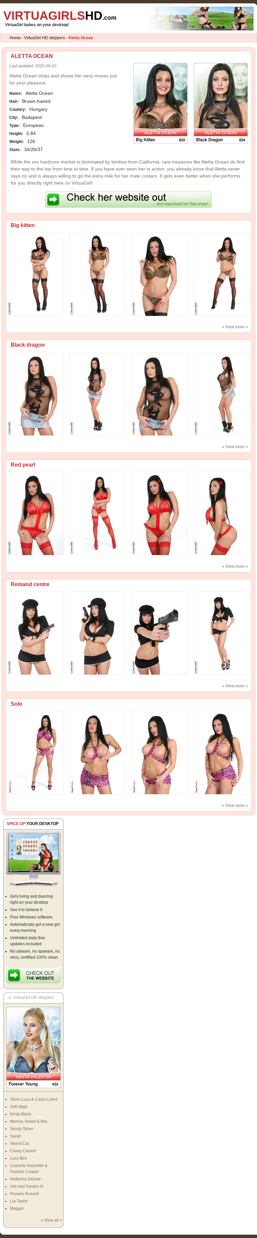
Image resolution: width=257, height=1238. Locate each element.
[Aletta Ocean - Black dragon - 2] (160, 393)
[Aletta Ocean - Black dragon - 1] (98, 393)
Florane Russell (24, 1193)
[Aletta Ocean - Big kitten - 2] (160, 274)
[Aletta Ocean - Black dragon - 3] (222, 393)
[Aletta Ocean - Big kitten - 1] (98, 274)
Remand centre (30, 584)
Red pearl (23, 465)
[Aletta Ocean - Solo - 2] (160, 752)
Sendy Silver (21, 1128)
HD (59, 15)
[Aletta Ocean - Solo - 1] (98, 752)
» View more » (235, 327)
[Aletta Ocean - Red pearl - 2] (160, 513)
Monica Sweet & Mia (28, 1121)
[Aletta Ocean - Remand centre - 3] (222, 632)
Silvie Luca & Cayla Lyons (34, 1099)
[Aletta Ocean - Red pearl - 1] (98, 513)
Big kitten (23, 225)
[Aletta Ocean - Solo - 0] (35, 752)
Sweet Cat (19, 1143)
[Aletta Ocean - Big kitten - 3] (222, 274)
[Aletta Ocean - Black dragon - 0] (35, 393)
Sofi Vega (18, 1106)
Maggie (17, 1208)
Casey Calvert (23, 1151)
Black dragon (28, 345)
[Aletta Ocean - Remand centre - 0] (35, 632)
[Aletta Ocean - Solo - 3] (222, 752)
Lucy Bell (18, 1158)
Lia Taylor (19, 1201)
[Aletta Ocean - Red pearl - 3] (222, 513)
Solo (16, 704)
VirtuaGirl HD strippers (44, 38)
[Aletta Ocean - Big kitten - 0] (35, 274)
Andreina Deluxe (25, 1179)
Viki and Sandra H (26, 1186)
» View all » (51, 1220)
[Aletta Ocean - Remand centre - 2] (160, 632)
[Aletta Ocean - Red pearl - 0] (35, 513)
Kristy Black (20, 1114)
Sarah (15, 1136)
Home (15, 38)
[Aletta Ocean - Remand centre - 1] (98, 632)
